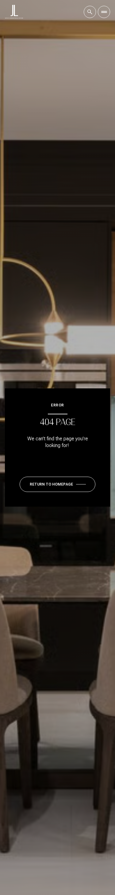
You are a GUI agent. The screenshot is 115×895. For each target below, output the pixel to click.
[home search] (90, 12)
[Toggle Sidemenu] (104, 12)
